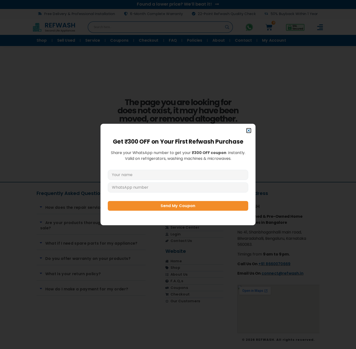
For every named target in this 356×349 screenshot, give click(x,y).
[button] (249, 130)
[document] (178, 174)
